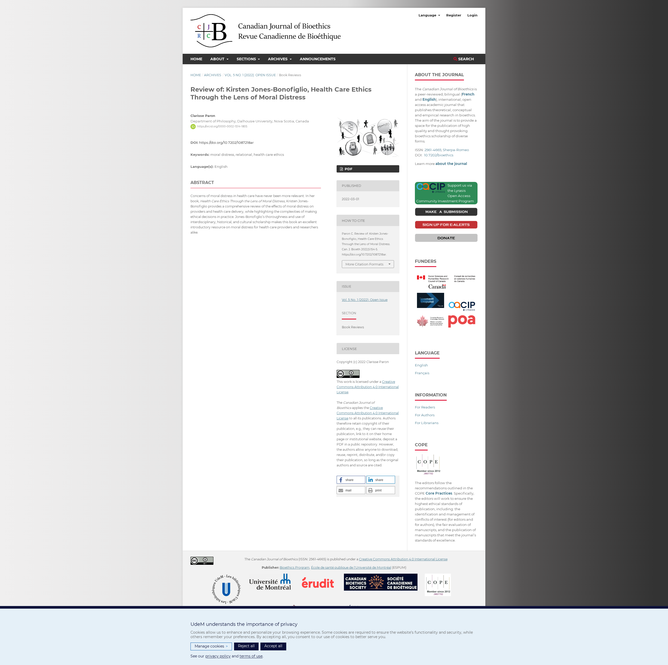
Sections (247, 59)
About (217, 59)
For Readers (425, 407)
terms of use (251, 656)
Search (465, 59)
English (421, 365)
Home (196, 59)
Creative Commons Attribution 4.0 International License (368, 387)
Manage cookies (211, 646)
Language (428, 15)
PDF (348, 169)
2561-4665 (433, 150)
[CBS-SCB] (384, 576)
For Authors (424, 415)
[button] (351, 480)
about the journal (451, 164)
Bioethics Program (294, 567)
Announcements (318, 59)
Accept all (273, 646)
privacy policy (218, 656)
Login (472, 15)
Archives (278, 59)
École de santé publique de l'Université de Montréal (351, 567)
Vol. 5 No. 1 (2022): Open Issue (250, 75)
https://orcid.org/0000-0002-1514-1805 (222, 126)
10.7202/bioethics (438, 155)
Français (422, 373)
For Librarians (426, 423)
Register (453, 15)
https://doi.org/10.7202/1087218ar (226, 142)
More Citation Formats (364, 264)
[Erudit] (321, 576)
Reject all (246, 646)
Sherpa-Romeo (456, 150)
